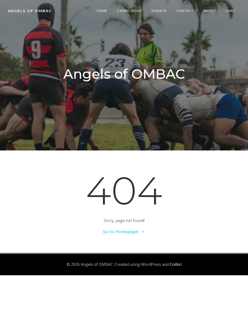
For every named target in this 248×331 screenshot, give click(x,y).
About (209, 11)
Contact (185, 11)
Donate (159, 11)
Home (102, 11)
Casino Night (129, 11)
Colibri (176, 264)
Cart (230, 11)
